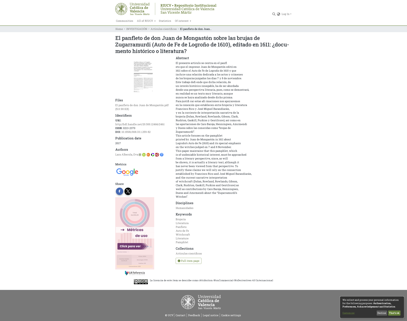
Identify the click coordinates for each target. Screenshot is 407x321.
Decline (381, 312)
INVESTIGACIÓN (136, 29)
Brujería (181, 219)
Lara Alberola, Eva (126, 154)
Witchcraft (183, 234)
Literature (182, 238)
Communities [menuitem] (124, 20)
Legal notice (210, 315)
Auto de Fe (182, 230)
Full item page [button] (189, 260)
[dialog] (372, 307)
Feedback (194, 315)
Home (119, 29)
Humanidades (184, 208)
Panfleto (181, 227)
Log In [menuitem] (286, 14)
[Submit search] (274, 14)
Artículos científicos (164, 29)
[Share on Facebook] (119, 191)
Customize (348, 312)
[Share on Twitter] (128, 191)
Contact (180, 315)
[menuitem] (146, 21)
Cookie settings (231, 315)
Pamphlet (182, 242)
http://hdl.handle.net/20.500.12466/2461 (140, 124)
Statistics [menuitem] (165, 20)
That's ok (394, 312)
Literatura (182, 223)
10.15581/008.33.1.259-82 (136, 132)
